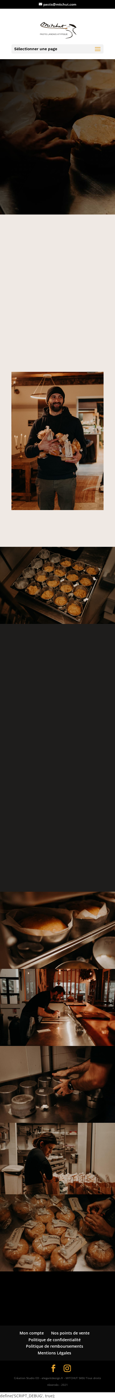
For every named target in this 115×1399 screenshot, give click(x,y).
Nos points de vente (70, 1333)
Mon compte (32, 1333)
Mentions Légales (54, 1353)
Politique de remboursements (54, 1346)
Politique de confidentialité (54, 1339)
